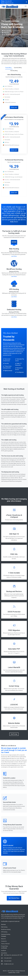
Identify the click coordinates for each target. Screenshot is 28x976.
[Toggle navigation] (25, 6)
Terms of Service (5, 943)
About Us (3, 938)
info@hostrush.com (7, 2)
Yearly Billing (8, 67)
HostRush (3, 950)
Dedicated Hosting (5, 934)
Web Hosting (4, 927)
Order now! (14, 107)
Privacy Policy (4, 946)
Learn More (14, 256)
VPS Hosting (4, 931)
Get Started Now (14, 898)
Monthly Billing (14, 70)
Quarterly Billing (18, 67)
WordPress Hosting (5, 929)
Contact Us (4, 941)
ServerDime (4, 953)
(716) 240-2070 (6, 1)
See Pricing (14, 734)
